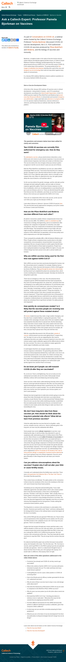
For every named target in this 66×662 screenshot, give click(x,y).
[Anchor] (39, 143)
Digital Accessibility (25, 657)
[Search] (9, 7)
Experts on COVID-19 (42, 15)
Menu (3, 7)
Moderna (30, 50)
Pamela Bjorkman (39, 42)
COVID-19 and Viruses (29, 15)
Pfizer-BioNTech (56, 47)
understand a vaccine (32, 157)
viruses (28, 316)
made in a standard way (52, 221)
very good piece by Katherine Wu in (44, 474)
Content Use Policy (14, 657)
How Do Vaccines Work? (34, 628)
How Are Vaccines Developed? (36, 630)
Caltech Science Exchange (9, 15)
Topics (20, 15)
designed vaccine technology (32, 70)
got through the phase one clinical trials (51, 269)
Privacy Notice (35, 657)
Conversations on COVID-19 (43, 37)
